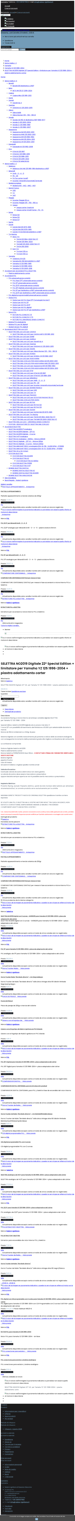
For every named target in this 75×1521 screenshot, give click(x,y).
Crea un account (11, 8)
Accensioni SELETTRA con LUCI (16, 329)
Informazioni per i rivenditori (15, 1411)
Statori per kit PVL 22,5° (21, 305)
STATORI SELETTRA (16, 453)
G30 (14, 190)
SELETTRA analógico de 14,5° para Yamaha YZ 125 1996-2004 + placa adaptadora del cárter (33, 1175)
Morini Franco (14, 188)
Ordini (7, 1467)
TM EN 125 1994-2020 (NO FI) (27, 239)
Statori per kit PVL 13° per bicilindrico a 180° (28, 310)
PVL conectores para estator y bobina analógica (18, 1360)
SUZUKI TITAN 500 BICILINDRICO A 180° (26, 232)
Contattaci (9, 1454)
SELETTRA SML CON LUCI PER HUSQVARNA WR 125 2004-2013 (35, 368)
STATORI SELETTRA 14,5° (21, 466)
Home (3, 77)
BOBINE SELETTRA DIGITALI (19, 468)
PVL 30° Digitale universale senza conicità (28, 288)
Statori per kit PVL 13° (20, 302)
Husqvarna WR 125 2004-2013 (23, 139)
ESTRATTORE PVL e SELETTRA (10, 607)
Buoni (7, 1474)
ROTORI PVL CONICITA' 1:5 (22, 315)
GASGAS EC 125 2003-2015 (22, 108)
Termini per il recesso (13, 1444)
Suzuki (11, 224)
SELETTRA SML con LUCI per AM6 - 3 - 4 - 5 (28, 380)
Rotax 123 (16, 217)
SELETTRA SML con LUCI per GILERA (22, 349)
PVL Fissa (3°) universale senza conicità (27, 280)
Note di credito (10, 1469)
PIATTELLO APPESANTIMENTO (11, 491)
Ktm (10, 149)
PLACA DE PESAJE (7, 1001)
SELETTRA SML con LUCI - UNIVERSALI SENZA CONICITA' (29, 422)
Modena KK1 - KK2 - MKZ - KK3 (23, 186)
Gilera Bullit (16, 112)
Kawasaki (12, 144)
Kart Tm (15, 249)
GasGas (12, 105)
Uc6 (14, 195)
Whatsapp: (15, 1497)
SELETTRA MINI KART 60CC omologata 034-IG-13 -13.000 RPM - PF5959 (35, 449)
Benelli (11, 83)
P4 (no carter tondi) (20, 178)
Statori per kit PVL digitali (21, 307)
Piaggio (11, 198)
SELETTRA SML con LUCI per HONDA (22, 354)
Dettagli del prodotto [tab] (13, 711)
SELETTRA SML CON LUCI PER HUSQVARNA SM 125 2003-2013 (35, 361)
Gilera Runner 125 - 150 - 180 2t (24, 115)
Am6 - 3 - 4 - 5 (18, 173)
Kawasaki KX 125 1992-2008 (22, 147)
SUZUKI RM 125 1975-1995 (21, 227)
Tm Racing (13, 234)
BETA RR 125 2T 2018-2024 (22, 91)
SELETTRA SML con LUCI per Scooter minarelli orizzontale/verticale (37, 385)
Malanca (12, 166)
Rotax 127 (16, 220)
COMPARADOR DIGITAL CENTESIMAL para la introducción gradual (24, 1086)
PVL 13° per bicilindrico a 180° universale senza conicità (33, 290)
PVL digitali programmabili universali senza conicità (28, 295)
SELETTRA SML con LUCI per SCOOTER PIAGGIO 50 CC (32, 397)
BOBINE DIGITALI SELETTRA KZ (23, 470)
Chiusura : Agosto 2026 (13, 1429)
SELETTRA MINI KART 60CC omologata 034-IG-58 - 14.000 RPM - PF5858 (36, 446)
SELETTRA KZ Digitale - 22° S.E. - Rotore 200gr (26, 441)
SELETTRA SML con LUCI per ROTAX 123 (27, 407)
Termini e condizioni (12, 1447)
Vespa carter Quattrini (25, 207)
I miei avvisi (9, 1477)
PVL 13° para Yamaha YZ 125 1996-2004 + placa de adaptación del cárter (27, 949)
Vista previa (6, 907)
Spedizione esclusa (18, 691)
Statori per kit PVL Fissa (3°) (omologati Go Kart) (31, 300)
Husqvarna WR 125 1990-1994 (23, 137)
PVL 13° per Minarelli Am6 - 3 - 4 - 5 (13, 555)
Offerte (7, 1414)
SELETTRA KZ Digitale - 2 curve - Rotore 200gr (26, 444)
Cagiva (11, 93)
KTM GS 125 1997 (18, 151)
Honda (11, 117)
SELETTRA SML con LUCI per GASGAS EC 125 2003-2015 (33, 346)
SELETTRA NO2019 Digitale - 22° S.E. (22, 431)
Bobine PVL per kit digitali (18, 324)
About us (8, 1442)
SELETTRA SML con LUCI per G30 (24, 390)
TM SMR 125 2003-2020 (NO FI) (28, 244)
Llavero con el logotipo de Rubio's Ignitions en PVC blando (21, 1029)
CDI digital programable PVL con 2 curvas (16, 1142)
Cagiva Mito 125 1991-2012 (21, 95)
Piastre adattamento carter (19, 273)
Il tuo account (6, 1458)
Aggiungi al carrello (8, 502)
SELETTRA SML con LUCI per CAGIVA (22, 332)
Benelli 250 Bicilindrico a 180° (23, 86)
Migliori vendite (6, 484)
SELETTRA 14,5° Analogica (18, 436)
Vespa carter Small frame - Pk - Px (29, 210)
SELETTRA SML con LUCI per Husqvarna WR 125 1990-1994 (33, 366)
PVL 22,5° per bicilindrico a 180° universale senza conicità (34, 293)
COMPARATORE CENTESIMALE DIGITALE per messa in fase (21, 578)
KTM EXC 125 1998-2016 (21, 154)
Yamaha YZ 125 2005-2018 (22, 268)
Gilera (11, 110)
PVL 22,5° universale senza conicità (25, 285)
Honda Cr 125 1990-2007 (21, 127)
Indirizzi (7, 1472)
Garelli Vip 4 (17, 103)
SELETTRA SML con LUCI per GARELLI (22, 339)
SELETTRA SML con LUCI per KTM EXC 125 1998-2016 (31, 375)
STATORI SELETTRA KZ (20, 458)
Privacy (7, 1449)
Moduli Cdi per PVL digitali (18, 327)
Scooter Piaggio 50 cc (20, 200)
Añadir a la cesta (7, 928)
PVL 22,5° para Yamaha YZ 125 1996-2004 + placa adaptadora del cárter (26, 1208)
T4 (13, 193)
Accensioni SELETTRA (13, 427)
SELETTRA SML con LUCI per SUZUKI (22, 410)
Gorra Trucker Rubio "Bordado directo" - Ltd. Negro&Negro (22, 977)
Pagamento (6, 47)
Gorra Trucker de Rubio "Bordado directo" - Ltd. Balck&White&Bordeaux (26, 1114)
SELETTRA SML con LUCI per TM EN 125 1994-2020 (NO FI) (33, 417)
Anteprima (29, 487)
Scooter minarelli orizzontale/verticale (27, 181)
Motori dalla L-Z (11, 164)
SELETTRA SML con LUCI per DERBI (21, 337)
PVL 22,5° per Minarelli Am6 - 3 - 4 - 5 (14, 523)
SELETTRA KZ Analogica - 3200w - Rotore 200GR (27, 439)
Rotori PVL (12, 312)
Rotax (11, 212)
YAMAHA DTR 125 (18, 259)
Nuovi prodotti (10, 1416)
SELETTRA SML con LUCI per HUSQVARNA (24, 358)
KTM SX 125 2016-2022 (20, 159)
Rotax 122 (16, 215)
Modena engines (15, 183)
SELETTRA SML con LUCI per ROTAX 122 (27, 405)
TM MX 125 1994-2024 (24, 242)
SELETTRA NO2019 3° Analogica (20, 429)
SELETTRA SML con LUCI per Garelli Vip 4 (27, 341)
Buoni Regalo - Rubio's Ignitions (16, 480)
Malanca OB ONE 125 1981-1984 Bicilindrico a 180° (30, 168)
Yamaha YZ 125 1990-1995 (21, 263)
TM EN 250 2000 (22, 246)
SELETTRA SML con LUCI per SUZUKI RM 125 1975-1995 (32, 412)
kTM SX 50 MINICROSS (20, 161)
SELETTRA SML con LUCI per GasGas (22, 344)
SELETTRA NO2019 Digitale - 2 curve (22, 434)
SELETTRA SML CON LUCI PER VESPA (25, 400)
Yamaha (12, 256)
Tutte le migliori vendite (10, 625)
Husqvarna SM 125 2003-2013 (23, 132)
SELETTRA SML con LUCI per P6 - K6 (25, 383)
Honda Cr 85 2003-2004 (21, 122)
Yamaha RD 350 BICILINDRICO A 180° (26, 261)
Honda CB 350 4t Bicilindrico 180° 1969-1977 (28, 120)
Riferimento (5, 678)
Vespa (14, 205)
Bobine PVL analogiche (17, 322)
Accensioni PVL (10, 276)
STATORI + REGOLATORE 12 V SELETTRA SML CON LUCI (29, 424)
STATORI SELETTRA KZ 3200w (27, 461)
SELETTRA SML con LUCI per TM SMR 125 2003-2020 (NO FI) (34, 419)
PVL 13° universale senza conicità (24, 283)
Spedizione (9, 1439)
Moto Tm (15, 237)
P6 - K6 (15, 176)
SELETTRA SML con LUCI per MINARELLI (23, 378)
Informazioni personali (13, 1464)
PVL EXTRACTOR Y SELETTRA (10, 1236)
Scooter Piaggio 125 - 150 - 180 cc (25, 203)
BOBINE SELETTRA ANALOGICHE (20, 475)
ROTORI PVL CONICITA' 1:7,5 (22, 317)
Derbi (11, 98)
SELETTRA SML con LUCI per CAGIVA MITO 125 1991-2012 (33, 334)
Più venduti (9, 1419)
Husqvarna (13, 129)
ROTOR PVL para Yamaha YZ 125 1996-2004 (16, 1332)
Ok (37, 1519)
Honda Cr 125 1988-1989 (21, 125)
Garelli (11, 100)
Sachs (11, 222)
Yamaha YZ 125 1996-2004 (22, 266)
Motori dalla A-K (11, 81)
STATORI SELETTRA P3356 (22, 463)
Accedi (7, 6)
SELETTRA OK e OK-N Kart (18, 451)
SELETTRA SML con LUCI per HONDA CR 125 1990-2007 (32, 356)
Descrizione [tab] (9, 709)
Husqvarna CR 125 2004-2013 (23, 142)
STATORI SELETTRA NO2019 (22, 456)
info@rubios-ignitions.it (43, 2)
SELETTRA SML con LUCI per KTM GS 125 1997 (29, 373)
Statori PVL (13, 298)
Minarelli (12, 171)
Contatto (4, 2)
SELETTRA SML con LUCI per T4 (24, 393)
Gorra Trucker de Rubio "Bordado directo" (16, 1264)
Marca (3, 681)
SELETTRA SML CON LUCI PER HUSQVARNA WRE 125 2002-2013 (35, 363)
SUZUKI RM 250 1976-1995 (22, 229)
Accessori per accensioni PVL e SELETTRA (20, 271)
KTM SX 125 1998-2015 (20, 156)
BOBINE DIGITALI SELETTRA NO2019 (25, 473)
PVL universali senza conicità (19, 278)
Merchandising (10, 478)
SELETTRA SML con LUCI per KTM (21, 371)
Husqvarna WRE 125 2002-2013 (23, 134)
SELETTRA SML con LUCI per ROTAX (22, 402)
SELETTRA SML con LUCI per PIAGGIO (22, 395)
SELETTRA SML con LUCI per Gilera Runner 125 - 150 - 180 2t (34, 351)
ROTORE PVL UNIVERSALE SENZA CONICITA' (28, 319)
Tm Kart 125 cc (22, 251)
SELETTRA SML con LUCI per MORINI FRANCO (25, 388)
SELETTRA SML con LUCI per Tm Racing (23, 414)
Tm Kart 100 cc (22, 254)
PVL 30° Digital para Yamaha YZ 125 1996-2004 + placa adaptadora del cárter (28, 1062)
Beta (10, 88)
